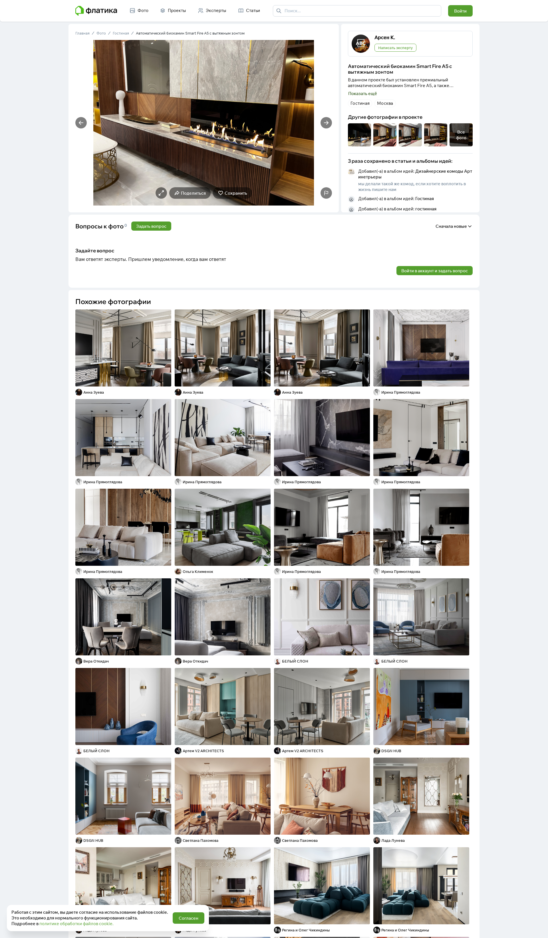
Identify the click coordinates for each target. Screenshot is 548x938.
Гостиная (121, 33)
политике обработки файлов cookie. (76, 923)
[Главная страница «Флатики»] (96, 11)
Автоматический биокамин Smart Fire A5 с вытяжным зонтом (190, 33)
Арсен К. (384, 37)
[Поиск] (278, 10)
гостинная (425, 209)
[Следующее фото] (326, 122)
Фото (101, 33)
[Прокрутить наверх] (537, 927)
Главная (82, 33)
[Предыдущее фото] (81, 122)
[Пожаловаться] (326, 193)
